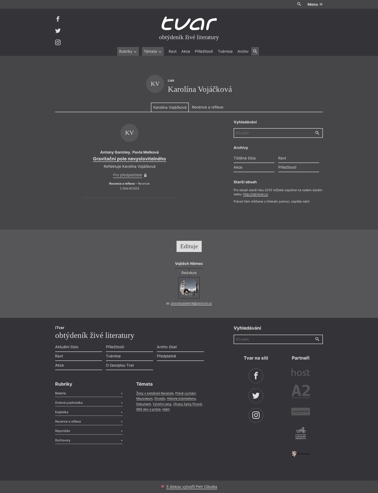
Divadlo (159, 398)
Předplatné (166, 356)
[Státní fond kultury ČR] (300, 454)
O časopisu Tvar (120, 365)
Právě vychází (185, 393)
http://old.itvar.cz (255, 194)
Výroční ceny (162, 404)
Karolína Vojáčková (170, 107)
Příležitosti (204, 51)
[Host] (300, 372)
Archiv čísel (167, 347)
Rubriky (126, 51)
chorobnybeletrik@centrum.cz (191, 303)
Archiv (243, 51)
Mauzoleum (144, 398)
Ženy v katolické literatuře (154, 393)
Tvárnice (225, 51)
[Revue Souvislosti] (300, 412)
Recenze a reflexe (207, 107)
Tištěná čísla (245, 158)
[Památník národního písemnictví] (300, 433)
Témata (151, 51)
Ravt (173, 51)
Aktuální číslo (66, 347)
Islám (166, 409)
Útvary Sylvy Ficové (187, 404)
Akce (185, 51)
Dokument (143, 404)
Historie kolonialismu (181, 398)
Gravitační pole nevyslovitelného (129, 158)
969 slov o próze (148, 409)
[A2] (300, 392)
